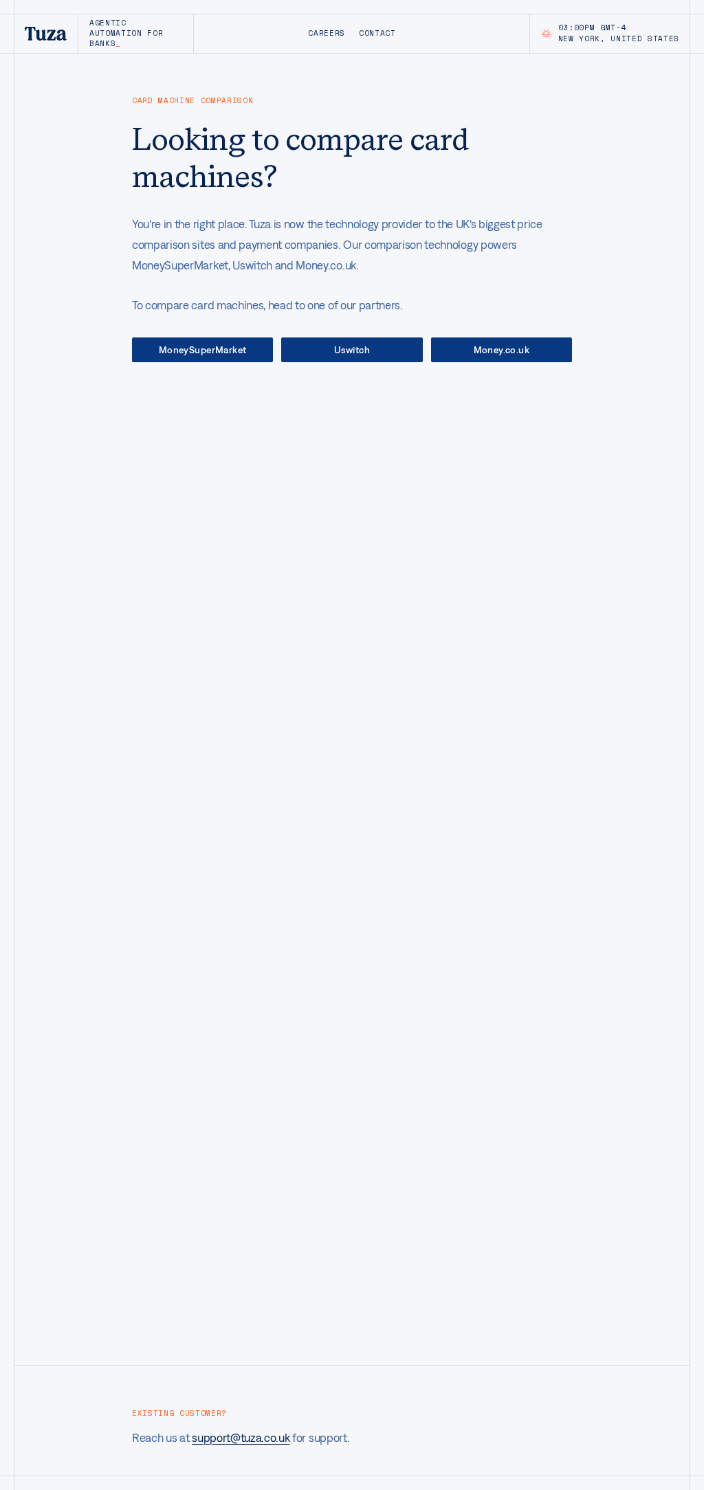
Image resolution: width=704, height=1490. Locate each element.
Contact (377, 32)
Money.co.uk (502, 349)
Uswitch (352, 349)
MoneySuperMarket (203, 349)
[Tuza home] (46, 34)
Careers (326, 32)
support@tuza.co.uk (240, 1438)
